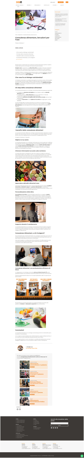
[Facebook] (51, 428)
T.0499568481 (24, 447)
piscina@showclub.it (36, 448)
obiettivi (44, 73)
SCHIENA (57, 34)
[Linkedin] (57, 428)
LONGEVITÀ (57, 35)
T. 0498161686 (45, 447)
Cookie (49, 455)
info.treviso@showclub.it (57, 448)
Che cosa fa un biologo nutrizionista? (25, 52)
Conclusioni (19, 59)
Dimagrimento (20, 34)
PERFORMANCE (58, 37)
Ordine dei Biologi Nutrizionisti (43, 237)
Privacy (52, 455)
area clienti (52, 2)
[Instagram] (53, 428)
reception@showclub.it (26, 448)
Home (16, 34)
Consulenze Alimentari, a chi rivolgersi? (26, 57)
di (29, 346)
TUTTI (56, 31)
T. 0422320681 (55, 447)
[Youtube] (55, 428)
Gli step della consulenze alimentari (25, 54)
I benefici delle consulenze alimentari (25, 55)
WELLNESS (57, 38)
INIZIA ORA (61, 2)
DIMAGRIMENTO (58, 33)
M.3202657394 (34, 447)
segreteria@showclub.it (46, 448)
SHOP (18, 6)
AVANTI (59, 425)
